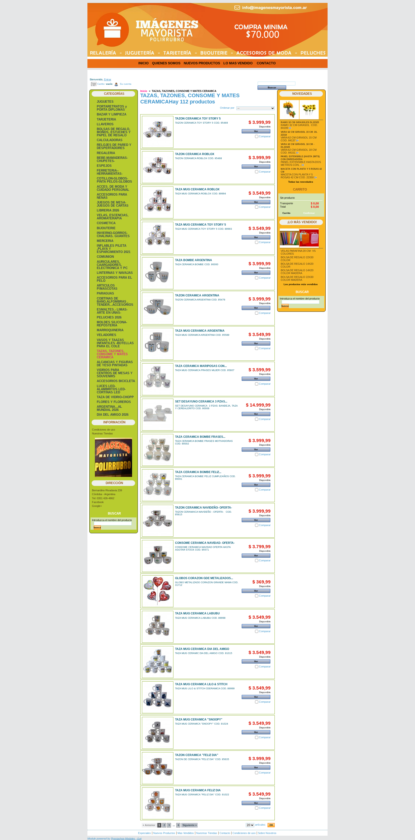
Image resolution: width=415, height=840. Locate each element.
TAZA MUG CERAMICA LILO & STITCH (201, 684)
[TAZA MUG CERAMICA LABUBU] (157, 627)
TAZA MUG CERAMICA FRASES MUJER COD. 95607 (204, 370)
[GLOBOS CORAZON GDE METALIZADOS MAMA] (157, 591)
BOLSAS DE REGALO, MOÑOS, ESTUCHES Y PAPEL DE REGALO (114, 132)
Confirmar (309, 213)
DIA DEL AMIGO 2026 (112, 414)
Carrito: (101, 84)
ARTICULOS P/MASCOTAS (107, 287)
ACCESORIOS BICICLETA (116, 381)
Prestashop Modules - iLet (126, 838)
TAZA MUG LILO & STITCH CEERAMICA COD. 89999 (205, 688)
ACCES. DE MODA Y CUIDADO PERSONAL (113, 188)
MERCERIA (105, 241)
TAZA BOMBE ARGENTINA (193, 260)
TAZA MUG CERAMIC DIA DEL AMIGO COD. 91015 (203, 653)
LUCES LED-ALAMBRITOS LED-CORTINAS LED (111, 389)
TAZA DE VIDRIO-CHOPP (115, 397)
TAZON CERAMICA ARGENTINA (197, 295)
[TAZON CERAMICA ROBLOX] (157, 167)
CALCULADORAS (109, 140)
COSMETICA (106, 223)
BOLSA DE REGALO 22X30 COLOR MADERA (297, 278)
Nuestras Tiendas (102, 433)
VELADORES (106, 335)
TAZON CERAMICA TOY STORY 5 (198, 118)
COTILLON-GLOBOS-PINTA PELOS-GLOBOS (114, 180)
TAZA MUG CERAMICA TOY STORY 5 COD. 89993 (203, 229)
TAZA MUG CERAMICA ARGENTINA (200, 330)
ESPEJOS (104, 166)
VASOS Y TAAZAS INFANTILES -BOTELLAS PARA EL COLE (115, 343)
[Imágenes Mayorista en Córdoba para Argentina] (123, 26)
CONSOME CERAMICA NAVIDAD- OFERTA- (205, 543)
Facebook (98, 502)
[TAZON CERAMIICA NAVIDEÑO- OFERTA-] (157, 521)
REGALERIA (106, 153)
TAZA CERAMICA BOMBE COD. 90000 (196, 264)
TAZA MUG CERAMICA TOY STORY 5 (200, 224)
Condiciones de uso (103, 429)
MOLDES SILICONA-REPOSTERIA (112, 323)
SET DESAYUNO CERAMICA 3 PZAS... (201, 401)
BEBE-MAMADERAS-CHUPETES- (112, 159)
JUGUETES (105, 101)
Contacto (225, 833)
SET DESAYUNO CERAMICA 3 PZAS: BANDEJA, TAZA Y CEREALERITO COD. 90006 (206, 407)
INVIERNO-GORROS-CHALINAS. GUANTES (113, 234)
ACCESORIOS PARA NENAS (112, 196)
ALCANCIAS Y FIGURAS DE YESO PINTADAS (115, 363)
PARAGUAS (105, 293)
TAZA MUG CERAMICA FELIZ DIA (198, 790)
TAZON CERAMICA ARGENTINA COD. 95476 (200, 299)
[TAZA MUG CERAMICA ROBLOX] (157, 202)
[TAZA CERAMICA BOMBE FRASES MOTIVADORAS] (157, 450)
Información (114, 422)
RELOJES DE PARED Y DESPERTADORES (114, 146)
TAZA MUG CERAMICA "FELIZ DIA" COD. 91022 (202, 794)
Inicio (143, 91)
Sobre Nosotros (267, 833)
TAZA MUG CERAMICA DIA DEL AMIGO (202, 649)
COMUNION (105, 256)
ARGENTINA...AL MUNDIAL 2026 (109, 408)
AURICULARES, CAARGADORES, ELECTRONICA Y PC (112, 265)
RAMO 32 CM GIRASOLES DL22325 (300, 122)
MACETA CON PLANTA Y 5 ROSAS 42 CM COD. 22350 (297, 176)
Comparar (265, 136)
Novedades (302, 94)
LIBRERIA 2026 (108, 210)
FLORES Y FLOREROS (114, 402)
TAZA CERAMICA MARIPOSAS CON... (201, 366)
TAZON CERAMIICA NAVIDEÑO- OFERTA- (203, 507)
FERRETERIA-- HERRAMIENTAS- (109, 172)
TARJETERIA (106, 119)
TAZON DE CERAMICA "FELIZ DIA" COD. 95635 (202, 759)
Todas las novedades (300, 181)
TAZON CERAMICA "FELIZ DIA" (196, 755)
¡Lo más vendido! (302, 222)
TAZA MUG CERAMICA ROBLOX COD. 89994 (200, 193)
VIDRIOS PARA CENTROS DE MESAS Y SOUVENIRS (115, 373)
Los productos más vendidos (301, 284)
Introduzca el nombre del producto (112, 520)
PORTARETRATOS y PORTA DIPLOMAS (112, 108)
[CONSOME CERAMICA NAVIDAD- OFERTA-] (157, 556)
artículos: (260, 824)
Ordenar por (227, 107)
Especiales (144, 833)
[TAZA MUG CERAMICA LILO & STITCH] (157, 697)
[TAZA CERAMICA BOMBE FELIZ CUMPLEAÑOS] (157, 485)
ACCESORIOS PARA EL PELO (114, 279)
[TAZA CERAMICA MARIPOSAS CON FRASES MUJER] (157, 379)
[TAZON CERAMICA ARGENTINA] (157, 308)
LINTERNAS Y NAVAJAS (115, 273)
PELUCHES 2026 (109, 317)
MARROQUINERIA (110, 330)
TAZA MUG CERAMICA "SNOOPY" (198, 719)
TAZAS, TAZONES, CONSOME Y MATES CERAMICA (112, 354)
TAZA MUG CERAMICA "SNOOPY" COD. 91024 (201, 723)
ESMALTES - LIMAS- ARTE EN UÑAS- (112, 311)
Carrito (300, 189)
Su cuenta (125, 84)
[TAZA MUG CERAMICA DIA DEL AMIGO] (157, 662)
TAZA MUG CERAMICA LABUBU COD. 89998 (200, 618)
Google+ (97, 505)
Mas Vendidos (185, 833)
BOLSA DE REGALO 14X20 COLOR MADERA (297, 272)
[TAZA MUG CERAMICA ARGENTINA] (157, 344)
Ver (256, 131)
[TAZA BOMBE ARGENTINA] (157, 273)
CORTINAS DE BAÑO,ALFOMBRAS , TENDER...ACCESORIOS (115, 301)
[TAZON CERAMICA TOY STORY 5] (157, 132)
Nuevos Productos (164, 833)
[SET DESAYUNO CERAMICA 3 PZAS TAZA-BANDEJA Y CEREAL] (157, 415)
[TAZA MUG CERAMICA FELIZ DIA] (157, 803)
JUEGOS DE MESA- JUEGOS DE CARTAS (112, 204)
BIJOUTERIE (106, 228)
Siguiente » (190, 825)
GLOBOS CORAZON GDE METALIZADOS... (204, 578)
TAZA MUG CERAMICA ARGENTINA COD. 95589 (202, 335)
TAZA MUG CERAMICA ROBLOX (197, 189)
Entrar (107, 79)
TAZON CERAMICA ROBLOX (194, 154)
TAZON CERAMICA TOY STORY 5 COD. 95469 (201, 122)
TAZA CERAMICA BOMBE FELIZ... (198, 472)
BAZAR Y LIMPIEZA (111, 114)
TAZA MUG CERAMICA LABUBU (197, 613)
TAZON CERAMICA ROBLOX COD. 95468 (198, 158)
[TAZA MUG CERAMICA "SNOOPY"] (157, 733)
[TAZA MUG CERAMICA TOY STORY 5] (157, 238)
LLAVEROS (105, 124)
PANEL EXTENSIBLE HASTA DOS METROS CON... (301, 163)
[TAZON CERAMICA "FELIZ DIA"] (157, 768)
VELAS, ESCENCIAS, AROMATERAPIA (112, 216)
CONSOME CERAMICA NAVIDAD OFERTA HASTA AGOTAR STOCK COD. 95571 (203, 548)
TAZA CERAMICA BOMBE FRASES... (200, 436)
